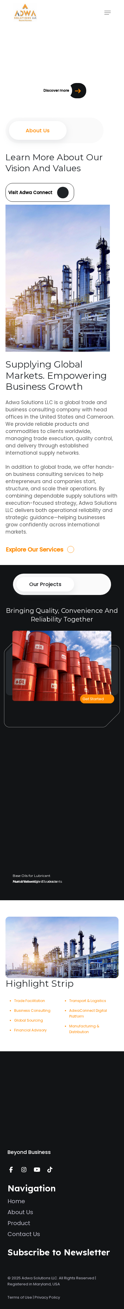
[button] (107, 13)
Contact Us (23, 1234)
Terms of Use (19, 1297)
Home (16, 1201)
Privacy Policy (47, 1297)
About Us (20, 1212)
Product (18, 1223)
